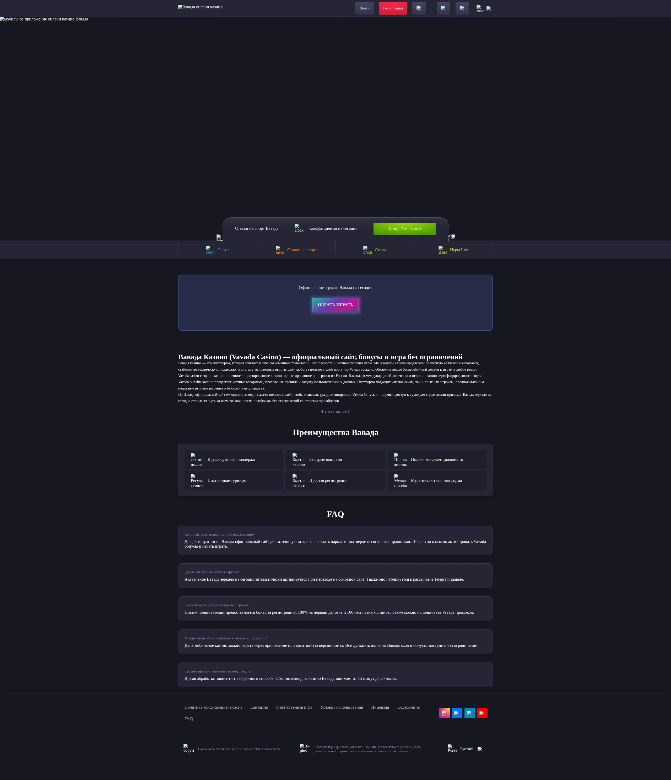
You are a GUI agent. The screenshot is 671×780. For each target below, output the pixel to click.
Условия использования (342, 707)
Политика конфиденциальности (213, 707)
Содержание (408, 707)
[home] (200, 8)
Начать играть (335, 304)
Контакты (259, 707)
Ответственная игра (294, 707)
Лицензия (380, 707)
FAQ (189, 719)
